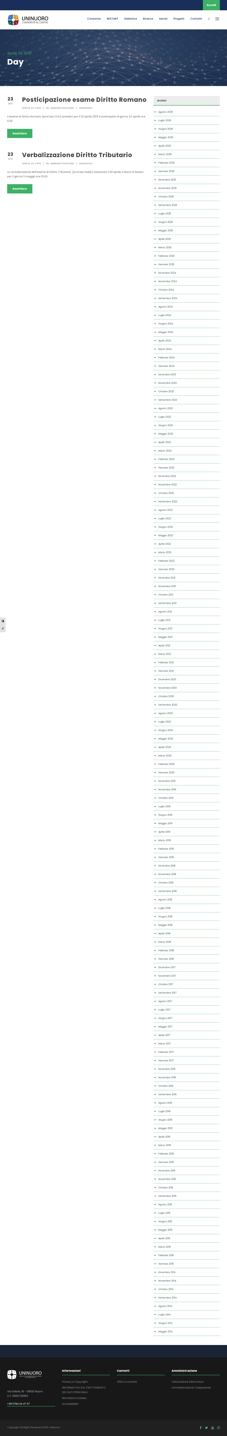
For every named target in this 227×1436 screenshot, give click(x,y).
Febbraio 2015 (166, 1255)
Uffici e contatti (127, 1382)
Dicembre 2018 (166, 865)
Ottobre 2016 (165, 1086)
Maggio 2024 (165, 332)
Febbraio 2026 (166, 162)
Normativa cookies (74, 1398)
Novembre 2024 (167, 281)
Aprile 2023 (164, 442)
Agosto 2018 (165, 899)
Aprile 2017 (164, 1035)
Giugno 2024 (165, 323)
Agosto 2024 (165, 306)
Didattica (130, 19)
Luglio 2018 (164, 908)
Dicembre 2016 (166, 1069)
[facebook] (201, 1428)
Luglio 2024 (164, 315)
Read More (20, 133)
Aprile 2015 (164, 1238)
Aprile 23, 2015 (31, 108)
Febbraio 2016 (166, 1153)
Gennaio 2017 (166, 1060)
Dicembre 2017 (166, 967)
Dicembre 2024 (167, 273)
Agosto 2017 (165, 1001)
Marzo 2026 (165, 154)
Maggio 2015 (165, 1230)
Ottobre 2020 (166, 696)
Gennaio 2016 (166, 1162)
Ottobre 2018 (165, 882)
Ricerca (148, 19)
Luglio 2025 (164, 213)
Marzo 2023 (164, 450)
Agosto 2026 (165, 112)
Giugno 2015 (165, 1221)
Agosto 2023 (165, 408)
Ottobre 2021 (165, 594)
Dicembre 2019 (166, 781)
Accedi (211, 5)
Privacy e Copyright (75, 1382)
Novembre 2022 (167, 484)
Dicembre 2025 (167, 179)
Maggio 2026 (165, 137)
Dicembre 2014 (167, 1272)
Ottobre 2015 (165, 1187)
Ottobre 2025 (166, 196)
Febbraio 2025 (166, 256)
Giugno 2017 (165, 1018)
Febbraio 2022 (166, 560)
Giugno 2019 (165, 815)
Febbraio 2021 (166, 662)
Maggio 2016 (165, 1128)
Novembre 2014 (167, 1280)
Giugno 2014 (165, 1323)
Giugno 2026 (165, 129)
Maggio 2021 (165, 637)
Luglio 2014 (164, 1314)
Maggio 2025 (165, 230)
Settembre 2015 (167, 1196)
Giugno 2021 (165, 628)
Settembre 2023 (167, 400)
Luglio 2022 (164, 518)
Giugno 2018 (165, 916)
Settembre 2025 (167, 205)
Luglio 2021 (164, 620)
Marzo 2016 (164, 1145)
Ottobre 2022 (166, 493)
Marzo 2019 (164, 840)
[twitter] (206, 1428)
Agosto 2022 (165, 510)
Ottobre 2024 (166, 289)
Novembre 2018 (167, 874)
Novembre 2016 (167, 1077)
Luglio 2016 (164, 1111)
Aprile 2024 (164, 340)
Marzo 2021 (164, 654)
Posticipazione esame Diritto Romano (84, 99)
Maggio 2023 (165, 433)
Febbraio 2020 (166, 764)
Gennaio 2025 (166, 264)
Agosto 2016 (165, 1103)
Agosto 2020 (165, 713)
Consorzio (94, 19)
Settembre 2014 (167, 1297)
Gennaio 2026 (166, 171)
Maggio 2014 (165, 1331)
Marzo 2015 (164, 1247)
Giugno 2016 (165, 1119)
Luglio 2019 (164, 806)
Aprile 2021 (164, 645)
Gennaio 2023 (166, 467)
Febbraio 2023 (166, 459)
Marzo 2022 (164, 552)
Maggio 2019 (165, 823)
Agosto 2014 (165, 1306)
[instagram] (218, 1428)
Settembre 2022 (167, 501)
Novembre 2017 (167, 975)
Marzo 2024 (165, 349)
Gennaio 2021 (166, 671)
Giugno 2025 (165, 222)
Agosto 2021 (165, 611)
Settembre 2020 (167, 704)
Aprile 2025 (164, 239)
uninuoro (86, 108)
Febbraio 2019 (166, 848)
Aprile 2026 (164, 145)
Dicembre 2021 (166, 577)
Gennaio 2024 (166, 366)
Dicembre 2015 (166, 1170)
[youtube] (212, 1428)
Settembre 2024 (167, 298)
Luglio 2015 (164, 1213)
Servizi (163, 19)
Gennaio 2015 (166, 1263)
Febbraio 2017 (166, 1052)
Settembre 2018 (167, 891)
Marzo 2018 (164, 942)
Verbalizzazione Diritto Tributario (77, 155)
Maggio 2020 (165, 738)
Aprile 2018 (164, 933)
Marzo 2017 (164, 1043)
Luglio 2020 (164, 721)
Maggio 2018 (165, 925)
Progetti (178, 19)
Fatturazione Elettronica (187, 1382)
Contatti (196, 19)
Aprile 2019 (164, 832)
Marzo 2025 (164, 247)
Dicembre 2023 (167, 374)
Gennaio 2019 (166, 857)
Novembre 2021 (167, 586)
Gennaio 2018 (166, 959)
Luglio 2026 (164, 120)
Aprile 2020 (164, 747)
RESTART (112, 19)
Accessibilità (70, 1404)
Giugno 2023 (165, 425)
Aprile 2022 (164, 544)
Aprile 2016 (164, 1136)
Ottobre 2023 (166, 391)
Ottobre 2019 (165, 798)
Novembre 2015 (167, 1179)
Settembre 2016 (167, 1094)
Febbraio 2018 (166, 950)
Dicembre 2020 (167, 679)
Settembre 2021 (167, 603)
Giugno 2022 (165, 527)
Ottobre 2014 (165, 1289)
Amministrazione (62, 108)
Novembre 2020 (167, 688)
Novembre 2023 (167, 383)
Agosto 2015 (165, 1204)
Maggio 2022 (165, 535)
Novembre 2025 (167, 188)
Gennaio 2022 (166, 569)
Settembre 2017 (167, 992)
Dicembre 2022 (167, 476)
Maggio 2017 (165, 1026)
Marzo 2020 (165, 755)
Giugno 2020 (165, 730)
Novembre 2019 (167, 789)
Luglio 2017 (164, 1009)
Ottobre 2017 (165, 984)
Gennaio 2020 (166, 772)
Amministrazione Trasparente (191, 1388)
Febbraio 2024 (166, 357)
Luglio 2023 (164, 416)
